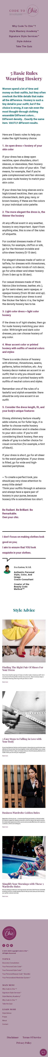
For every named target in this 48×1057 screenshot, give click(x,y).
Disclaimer (13, 1037)
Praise (4, 1017)
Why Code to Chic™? (24, 26)
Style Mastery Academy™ (24, 31)
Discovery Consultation (10, 963)
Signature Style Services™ (24, 36)
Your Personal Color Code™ (12, 966)
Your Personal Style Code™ (12, 970)
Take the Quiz (24, 46)
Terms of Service (32, 1037)
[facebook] (3, 945)
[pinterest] (11, 945)
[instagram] (7, 945)
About (4, 1020)
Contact (5, 1024)
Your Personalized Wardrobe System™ (16, 978)
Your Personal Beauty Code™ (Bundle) (16, 974)
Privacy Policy (24, 1042)
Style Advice (24, 41)
